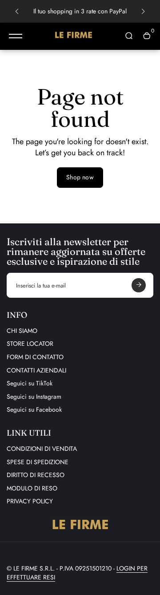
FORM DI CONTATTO (35, 356)
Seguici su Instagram (34, 396)
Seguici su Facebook (34, 409)
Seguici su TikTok (29, 383)
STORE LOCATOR (30, 343)
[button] (17, 11)
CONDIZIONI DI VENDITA (42, 448)
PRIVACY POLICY (30, 501)
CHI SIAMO (22, 330)
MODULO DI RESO (32, 488)
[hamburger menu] (15, 36)
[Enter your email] (138, 285)
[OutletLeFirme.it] (73, 36)
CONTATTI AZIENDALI (36, 370)
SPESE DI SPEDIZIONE (37, 461)
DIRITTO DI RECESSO (35, 474)
